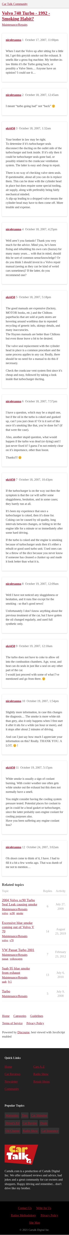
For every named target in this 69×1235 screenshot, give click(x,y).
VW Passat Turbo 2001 (18, 950)
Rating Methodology (23, 1215)
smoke (19, 913)
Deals (43, 1123)
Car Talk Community (15, 4)
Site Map (34, 1222)
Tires (25, 1115)
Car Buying (30, 1123)
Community (12, 1088)
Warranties (12, 1115)
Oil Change (13, 1130)
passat (5, 958)
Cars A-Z (39, 1066)
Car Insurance (49, 1130)
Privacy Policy (35, 1023)
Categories (19, 1016)
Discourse (23, 1032)
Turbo (6, 991)
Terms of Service (12, 1023)
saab (4, 981)
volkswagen (16, 958)
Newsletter (11, 1081)
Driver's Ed (12, 1123)
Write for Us (43, 1208)
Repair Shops (41, 1081)
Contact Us (25, 1208)
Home (6, 1016)
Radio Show (40, 1074)
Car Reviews (12, 1074)
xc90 (12, 913)
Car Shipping (39, 1115)
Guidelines (36, 1016)
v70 (12, 940)
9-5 (10, 981)
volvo (5, 913)
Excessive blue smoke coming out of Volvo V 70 (18, 927)
